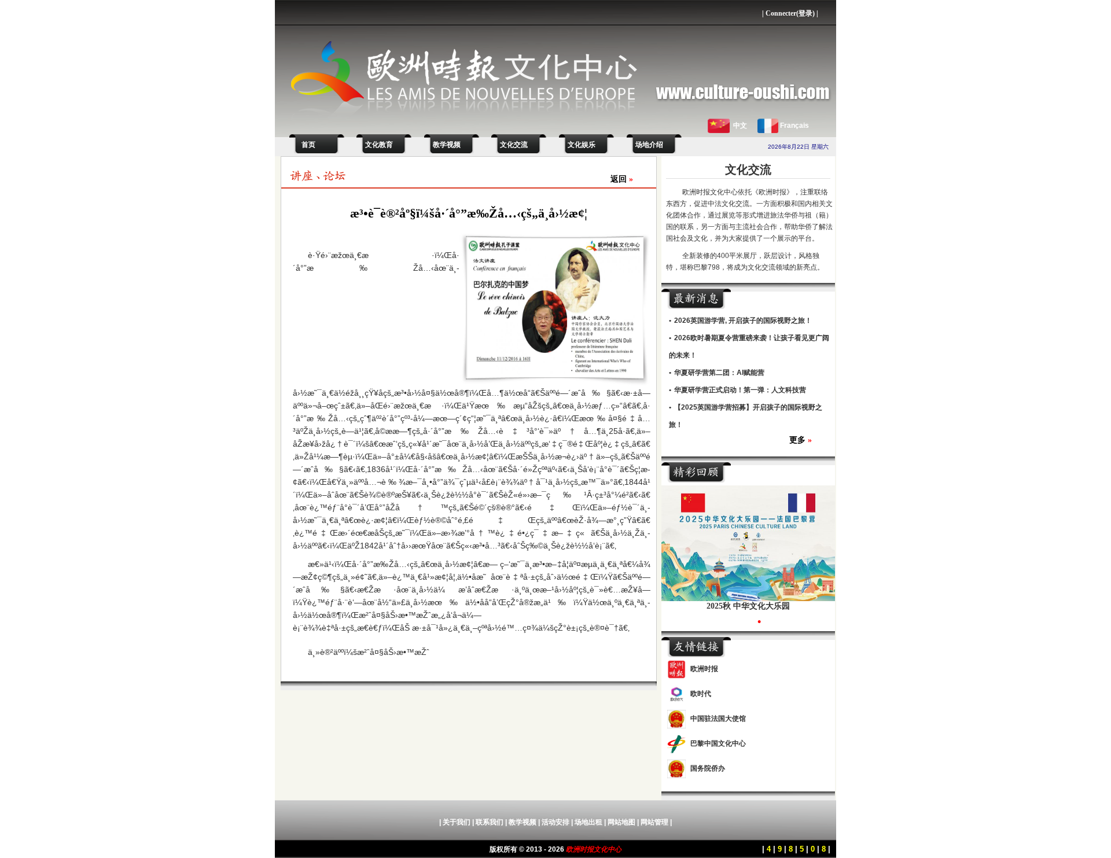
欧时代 (700, 694)
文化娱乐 (581, 145)
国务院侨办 (707, 768)
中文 (740, 125)
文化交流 (514, 145)
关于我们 (456, 822)
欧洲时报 (704, 669)
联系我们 (489, 822)
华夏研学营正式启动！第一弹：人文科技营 (740, 390)
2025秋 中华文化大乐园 (748, 606)
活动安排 (555, 822)
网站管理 (654, 822)
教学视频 (447, 145)
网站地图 (621, 822)
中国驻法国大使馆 (718, 719)
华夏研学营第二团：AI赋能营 (719, 373)
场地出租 (588, 822)
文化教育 (379, 145)
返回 (621, 179)
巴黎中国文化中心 (718, 743)
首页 (306, 145)
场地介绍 (649, 145)
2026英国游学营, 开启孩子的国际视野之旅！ (743, 320)
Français (794, 125)
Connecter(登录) (790, 13)
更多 (800, 440)
